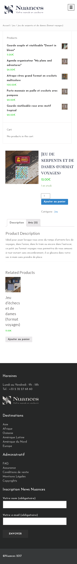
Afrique (7, 428)
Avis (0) (33, 222)
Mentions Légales (14, 476)
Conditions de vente (16, 472)
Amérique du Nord (15, 441)
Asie (5, 424)
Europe (7, 446)
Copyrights (10, 480)
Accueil (6, 26)
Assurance (9, 468)
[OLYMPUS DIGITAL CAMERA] (21, 167)
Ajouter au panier (55, 201)
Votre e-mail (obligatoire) (20, 515)
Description (17, 222)
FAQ (6, 463)
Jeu (13, 26)
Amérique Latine (13, 437)
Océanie (8, 433)
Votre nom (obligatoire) (19, 498)
